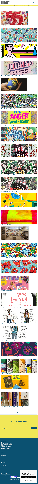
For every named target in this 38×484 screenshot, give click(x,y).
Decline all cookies (28, 480)
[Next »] (25, 412)
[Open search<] (31, 2)
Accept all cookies (28, 477)
